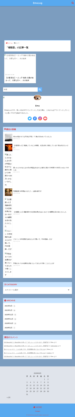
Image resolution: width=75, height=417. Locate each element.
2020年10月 (10, 323)
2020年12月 (10, 315)
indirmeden (54, 346)
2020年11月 (10, 319)
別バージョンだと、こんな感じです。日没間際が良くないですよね (24, 349)
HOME (38, 407)
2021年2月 (10, 306)
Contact (37, 411)
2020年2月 (10, 328)
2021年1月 (10, 310)
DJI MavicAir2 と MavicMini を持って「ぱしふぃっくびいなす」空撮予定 (26, 342)
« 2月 (8, 397)
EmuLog (37, 3)
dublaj (49, 353)
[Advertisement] (37, 23)
